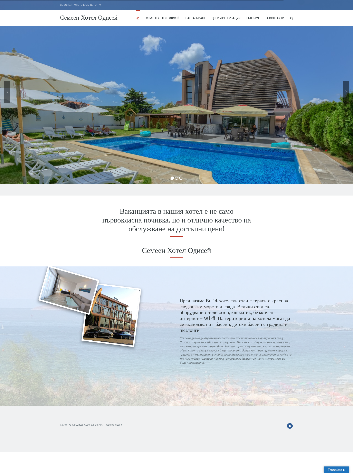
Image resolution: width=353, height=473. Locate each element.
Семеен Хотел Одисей (88, 17)
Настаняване (195, 18)
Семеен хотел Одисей (162, 18)
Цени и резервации (226, 18)
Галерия (253, 18)
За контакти (274, 18)
